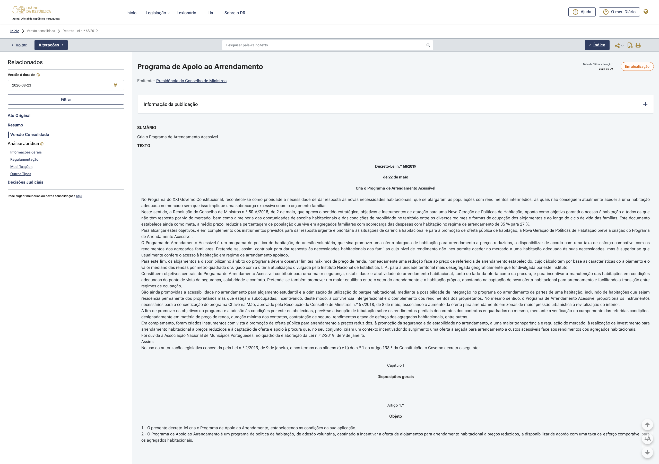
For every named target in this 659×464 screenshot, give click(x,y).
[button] (31, 10)
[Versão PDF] (630, 46)
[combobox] (66, 85)
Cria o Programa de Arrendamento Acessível (177, 136)
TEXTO (143, 145)
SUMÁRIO (146, 127)
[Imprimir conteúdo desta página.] (638, 46)
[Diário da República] (31, 11)
